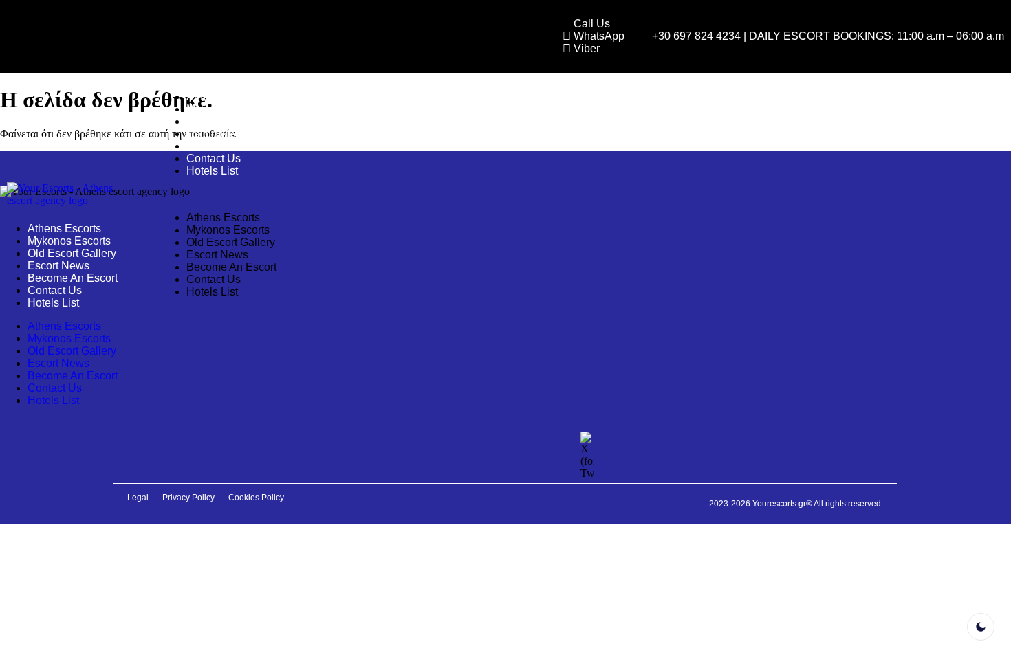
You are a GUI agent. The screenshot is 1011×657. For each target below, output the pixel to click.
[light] (980, 627)
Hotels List (212, 171)
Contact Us (213, 158)
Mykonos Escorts (228, 109)
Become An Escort (231, 146)
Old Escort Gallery (230, 121)
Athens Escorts (223, 96)
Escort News (217, 134)
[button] (571, 194)
